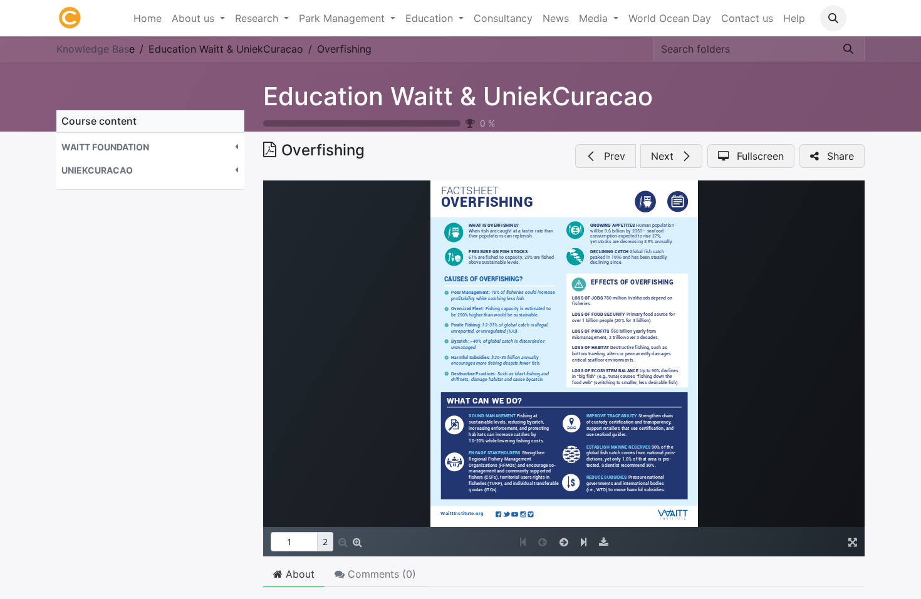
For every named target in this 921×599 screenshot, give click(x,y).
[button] (833, 18)
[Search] (848, 49)
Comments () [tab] (380, 574)
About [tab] (299, 574)
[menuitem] (147, 18)
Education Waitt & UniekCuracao (458, 96)
